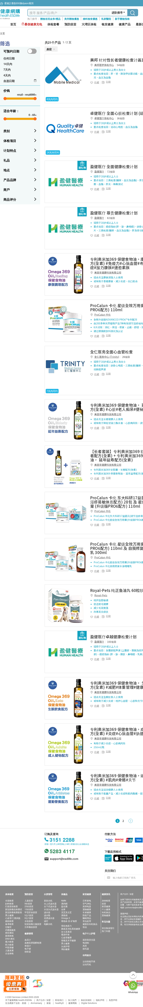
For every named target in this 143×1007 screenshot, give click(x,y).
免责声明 (113, 999)
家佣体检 (9, 935)
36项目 (121, 118)
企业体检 (9, 953)
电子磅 (28, 948)
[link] (66, 75)
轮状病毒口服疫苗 (33, 923)
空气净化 (87, 903)
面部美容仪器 (89, 939)
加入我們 (72, 999)
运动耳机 (87, 964)
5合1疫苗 (29, 915)
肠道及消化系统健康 (70, 928)
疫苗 (104, 903)
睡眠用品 (87, 917)
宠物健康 (87, 909)
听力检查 (9, 944)
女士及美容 (66, 931)
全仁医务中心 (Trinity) (106, 356)
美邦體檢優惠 (71, 18)
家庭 (49, 1002)
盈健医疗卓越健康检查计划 (113, 636)
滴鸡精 (64, 903)
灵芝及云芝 (66, 912)
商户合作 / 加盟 (43, 999)
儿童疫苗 (29, 900)
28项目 (126, 357)
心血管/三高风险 (12, 917)
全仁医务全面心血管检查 (111, 351)
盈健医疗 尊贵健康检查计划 (114, 212)
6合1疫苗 (29, 917)
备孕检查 (9, 923)
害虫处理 (87, 920)
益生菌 (64, 906)
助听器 (28, 951)
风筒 (85, 945)
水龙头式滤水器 (51, 909)
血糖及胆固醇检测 (33, 942)
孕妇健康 (65, 949)
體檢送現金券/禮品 (50, 18)
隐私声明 (100, 999)
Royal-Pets (100, 595)
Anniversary (36, 1002)
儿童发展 (9, 950)
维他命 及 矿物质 (69, 920)
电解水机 (48, 923)
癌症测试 (9, 932)
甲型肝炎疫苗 (31, 912)
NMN (63, 900)
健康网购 (72, 1002)
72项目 (111, 171)
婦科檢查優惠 (90, 18)
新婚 (24, 1002)
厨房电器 (87, 906)
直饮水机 (48, 900)
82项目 (111, 218)
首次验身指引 (108, 927)
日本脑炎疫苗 (31, 926)
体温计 (28, 945)
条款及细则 (86, 999)
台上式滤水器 (50, 903)
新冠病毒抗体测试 (13, 909)
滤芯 (46, 920)
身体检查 (106, 900)
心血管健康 (66, 937)
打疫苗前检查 (11, 906)
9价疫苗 (28, 903)
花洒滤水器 (49, 917)
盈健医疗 (99, 171)
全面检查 (9, 900)
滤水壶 (47, 912)
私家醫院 (106, 18)
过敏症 (8, 926)
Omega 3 (65, 917)
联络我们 (59, 999)
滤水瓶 (47, 915)
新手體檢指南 (122, 18)
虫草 (63, 909)
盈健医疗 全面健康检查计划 (114, 166)
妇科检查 (9, 903)
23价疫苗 (29, 906)
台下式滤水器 (50, 906)
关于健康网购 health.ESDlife (18, 999)
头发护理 (65, 946)
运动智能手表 (89, 961)
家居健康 (106, 906)
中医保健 (9, 947)
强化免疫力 (66, 925)
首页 (13, 24)
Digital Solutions (89, 1002)
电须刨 (86, 942)
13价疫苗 (29, 909)
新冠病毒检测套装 (13, 912)
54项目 (121, 65)
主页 (2, 33)
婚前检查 (9, 920)
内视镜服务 (10, 929)
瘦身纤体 (65, 934)
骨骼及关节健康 (68, 940)
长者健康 (87, 912)
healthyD (59, 1002)
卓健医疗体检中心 (104, 118)
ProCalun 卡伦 (102, 314)
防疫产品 (87, 915)
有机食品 (106, 912)
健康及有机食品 (90, 923)
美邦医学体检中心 (104, 65)
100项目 (111, 641)
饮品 (85, 926)
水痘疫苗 (29, 920)
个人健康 (106, 909)
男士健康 (9, 915)
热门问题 (106, 930)
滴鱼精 (64, 915)
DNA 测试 (9, 938)
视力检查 (9, 941)
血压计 (28, 939)
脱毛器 (86, 948)
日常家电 (87, 900)
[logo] (10, 19)
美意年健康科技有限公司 (107, 272)
